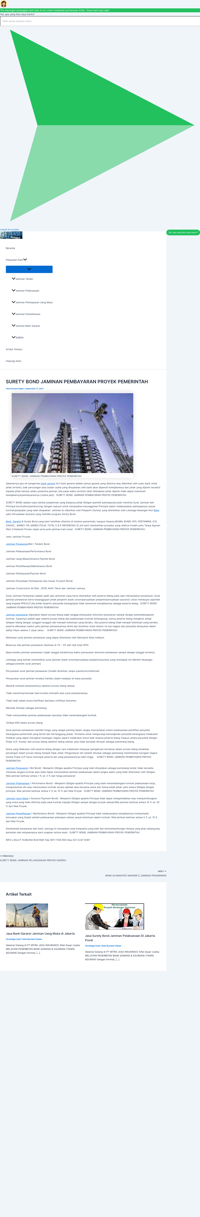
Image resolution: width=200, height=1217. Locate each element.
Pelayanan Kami (14, 259)
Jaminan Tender (24, 278)
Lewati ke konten (9, 229)
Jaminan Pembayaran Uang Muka (34, 302)
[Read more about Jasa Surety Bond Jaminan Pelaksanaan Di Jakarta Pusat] (114, 928)
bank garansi (48, 483)
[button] (25, 260)
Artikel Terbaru (14, 349)
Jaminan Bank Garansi (28, 325)
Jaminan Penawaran (17, 544)
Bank (156, 510)
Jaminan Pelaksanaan (27, 290)
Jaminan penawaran (17, 614)
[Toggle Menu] (29, 269)
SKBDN (19, 337)
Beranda (10, 248)
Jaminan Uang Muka (17, 798)
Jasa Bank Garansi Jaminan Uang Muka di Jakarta (40, 933)
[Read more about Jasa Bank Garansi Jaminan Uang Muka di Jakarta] (27, 926)
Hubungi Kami (13, 361)
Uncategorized (13, 939)
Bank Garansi (13, 521)
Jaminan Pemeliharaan (28, 314)
